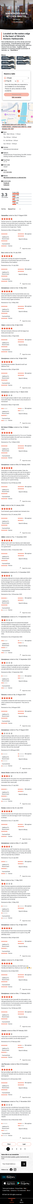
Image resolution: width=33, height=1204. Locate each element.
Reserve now (16, 94)
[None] (20, 81)
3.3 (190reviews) (18, 22)
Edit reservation (16, 97)
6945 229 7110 (8, 172)
